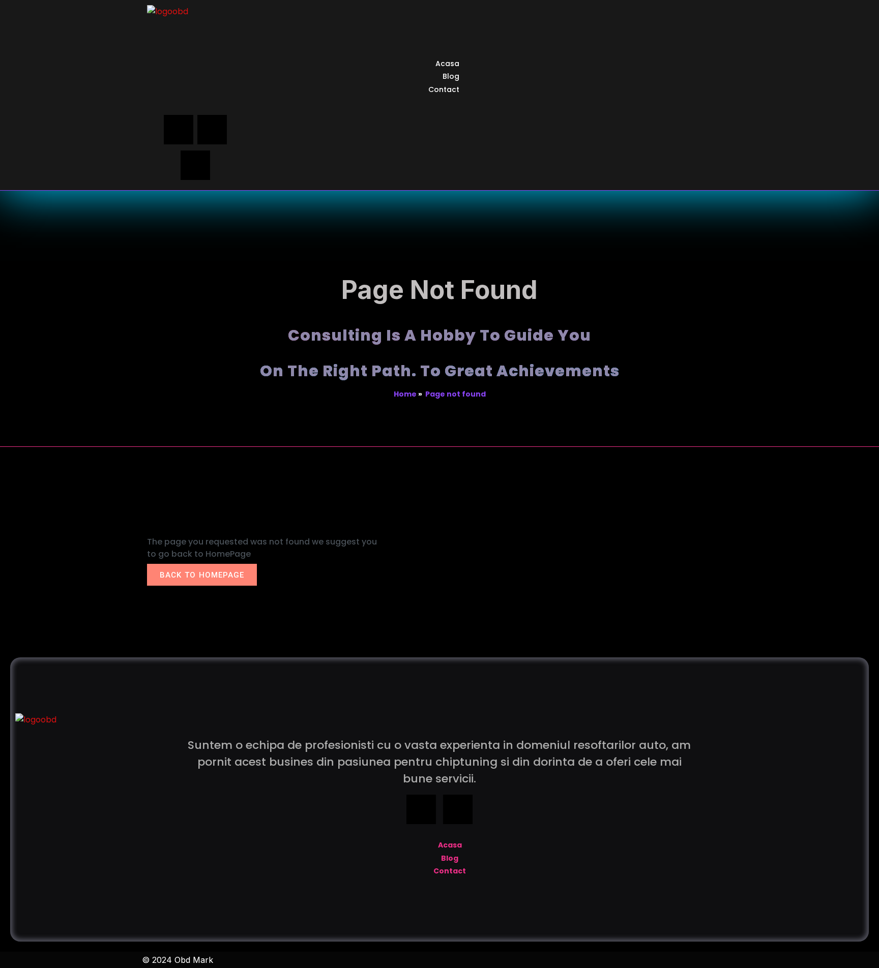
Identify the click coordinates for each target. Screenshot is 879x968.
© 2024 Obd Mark (177, 960)
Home (405, 394)
